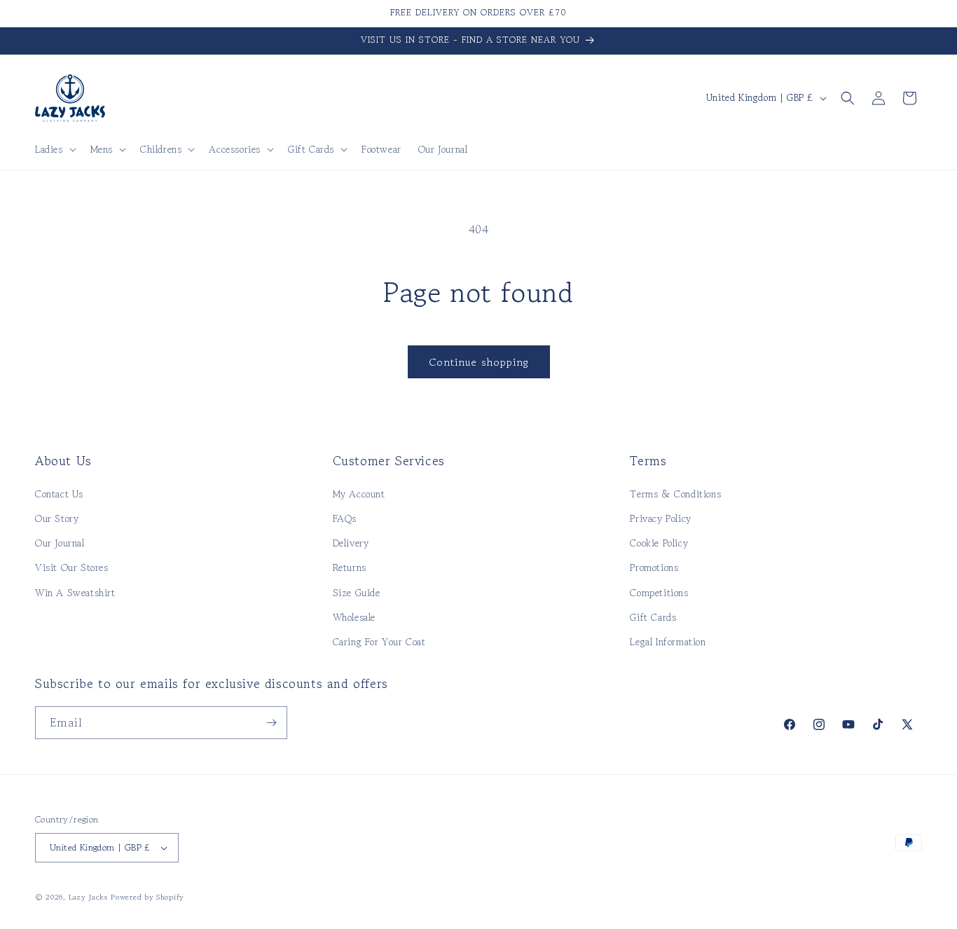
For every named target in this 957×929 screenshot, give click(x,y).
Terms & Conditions (675, 494)
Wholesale (354, 617)
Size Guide (356, 593)
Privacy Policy (660, 518)
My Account (359, 494)
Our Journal (60, 543)
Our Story (56, 518)
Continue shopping (479, 362)
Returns (349, 567)
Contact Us (59, 494)
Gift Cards (653, 617)
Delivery (351, 543)
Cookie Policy (659, 543)
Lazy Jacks (88, 896)
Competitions (659, 593)
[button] (54, 149)
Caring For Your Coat (379, 642)
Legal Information (667, 642)
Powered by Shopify (147, 896)
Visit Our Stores (72, 567)
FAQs (345, 518)
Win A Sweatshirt (75, 593)
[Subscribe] (271, 722)
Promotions (654, 567)
